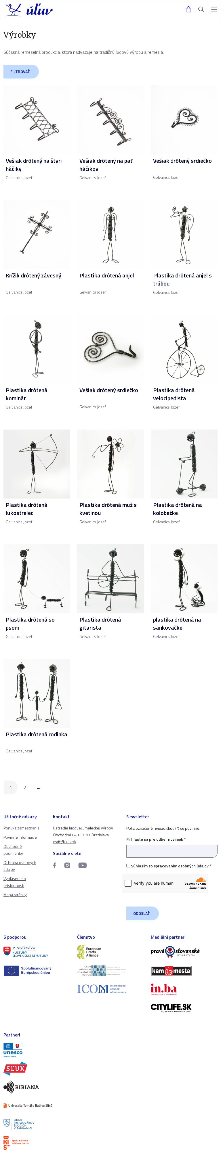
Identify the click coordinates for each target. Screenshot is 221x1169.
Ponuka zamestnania (21, 828)
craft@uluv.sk (64, 842)
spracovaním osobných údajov (181, 866)
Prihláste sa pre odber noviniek (156, 839)
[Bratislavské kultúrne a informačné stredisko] (36, 1143)
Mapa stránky (15, 895)
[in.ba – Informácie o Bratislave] (184, 989)
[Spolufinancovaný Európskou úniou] (36, 971)
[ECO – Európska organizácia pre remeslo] (110, 971)
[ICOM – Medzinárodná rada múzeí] (110, 989)
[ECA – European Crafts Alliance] (110, 952)
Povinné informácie (20, 837)
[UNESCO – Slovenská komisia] (36, 1050)
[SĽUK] (36, 1068)
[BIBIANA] (36, 1087)
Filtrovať (20, 71)
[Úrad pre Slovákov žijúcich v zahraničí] (36, 1125)
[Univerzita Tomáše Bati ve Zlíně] (36, 1106)
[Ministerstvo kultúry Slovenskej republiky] (36, 952)
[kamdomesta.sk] (184, 971)
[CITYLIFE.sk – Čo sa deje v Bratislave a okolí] (184, 1008)
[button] (214, 10)
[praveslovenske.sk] (184, 952)
